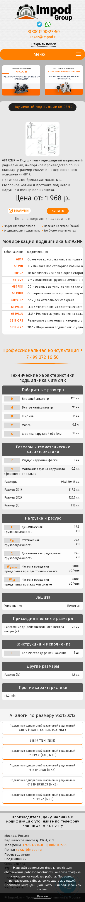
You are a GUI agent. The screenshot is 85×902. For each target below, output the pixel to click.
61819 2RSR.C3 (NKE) (42, 784)
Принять (42, 896)
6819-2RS (16, 320)
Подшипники (15, 859)
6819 (19, 259)
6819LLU (17, 314)
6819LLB (17, 307)
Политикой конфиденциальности (28, 885)
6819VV (18, 280)
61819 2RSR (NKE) (42, 770)
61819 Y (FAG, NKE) (42, 755)
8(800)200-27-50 (43, 31)
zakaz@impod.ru (44, 37)
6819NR (17, 293)
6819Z (18, 273)
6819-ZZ (17, 300)
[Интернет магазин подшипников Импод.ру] (42, 10)
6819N (18, 266)
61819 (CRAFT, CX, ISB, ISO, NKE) (42, 730)
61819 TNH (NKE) (42, 741)
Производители (17, 854)
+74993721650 (33, 845)
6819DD (17, 286)
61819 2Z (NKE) (43, 799)
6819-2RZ (16, 327)
